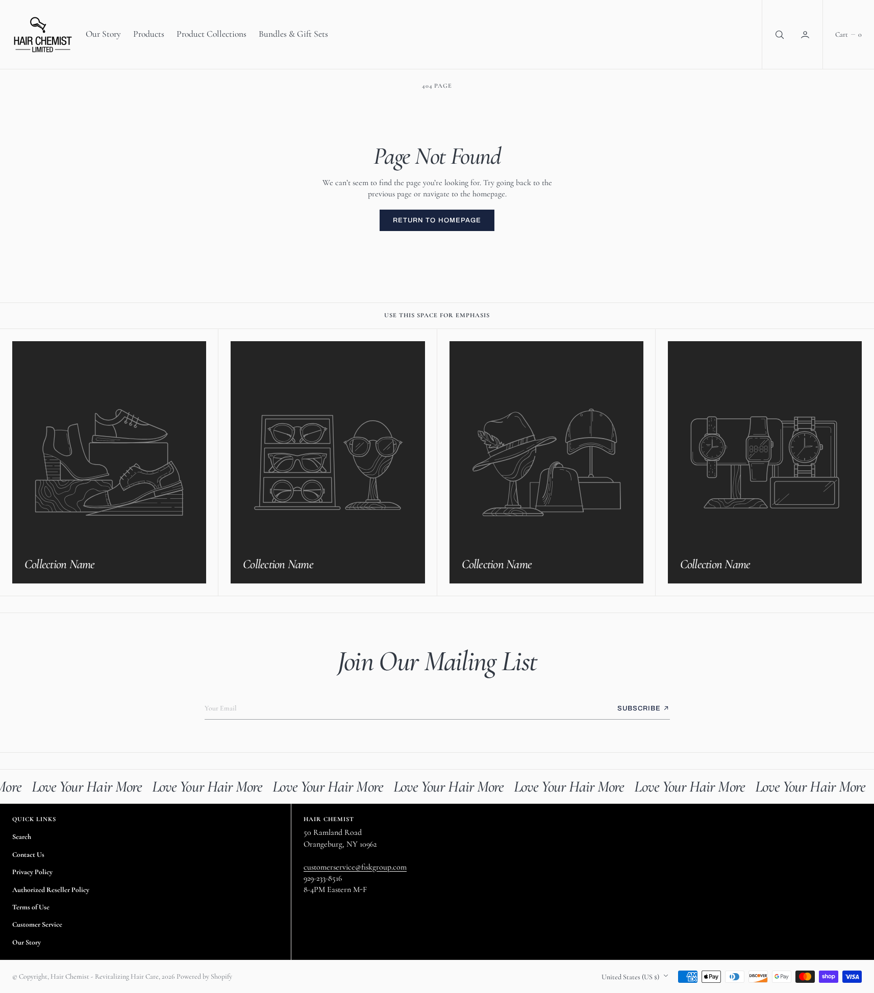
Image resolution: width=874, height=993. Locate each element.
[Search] (778, 34)
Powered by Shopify (204, 976)
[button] (806, 34)
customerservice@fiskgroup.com (355, 867)
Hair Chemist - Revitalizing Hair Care (105, 976)
